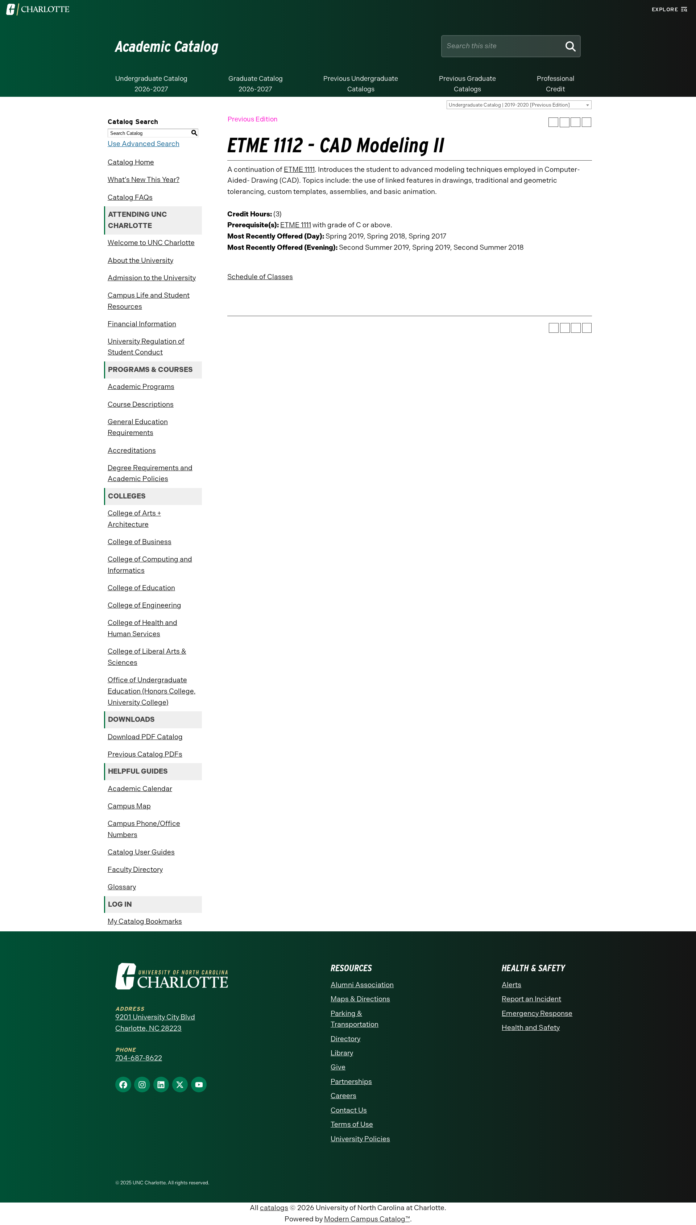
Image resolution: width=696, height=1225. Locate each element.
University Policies (360, 1139)
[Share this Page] (564, 122)
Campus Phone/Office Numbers (144, 829)
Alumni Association (362, 985)
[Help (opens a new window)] (586, 122)
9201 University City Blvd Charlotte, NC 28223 (155, 1022)
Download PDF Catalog (145, 737)
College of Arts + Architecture (134, 519)
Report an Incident (531, 999)
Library (342, 1053)
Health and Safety (531, 1027)
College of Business (139, 542)
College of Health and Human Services (142, 628)
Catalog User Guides (141, 852)
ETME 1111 (299, 169)
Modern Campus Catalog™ (367, 1219)
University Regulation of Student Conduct (146, 347)
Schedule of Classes (260, 277)
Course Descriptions (141, 404)
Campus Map (129, 806)
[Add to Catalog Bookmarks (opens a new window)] (553, 122)
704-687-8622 (138, 1058)
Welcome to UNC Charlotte (151, 243)
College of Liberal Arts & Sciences (147, 657)
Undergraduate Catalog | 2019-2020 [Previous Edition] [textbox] (509, 105)
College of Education (141, 588)
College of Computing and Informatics (150, 565)
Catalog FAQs (130, 197)
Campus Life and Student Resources (149, 301)
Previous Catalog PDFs (145, 754)
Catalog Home (131, 162)
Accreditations (132, 450)
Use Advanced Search (143, 144)
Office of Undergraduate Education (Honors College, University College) (152, 691)
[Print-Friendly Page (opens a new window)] (575, 122)
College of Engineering (144, 605)
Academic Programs (141, 386)
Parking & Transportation (354, 1019)
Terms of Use (352, 1124)
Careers (343, 1096)
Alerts (511, 985)
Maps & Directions (360, 999)
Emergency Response (537, 1013)
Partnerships (351, 1081)
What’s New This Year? (143, 179)
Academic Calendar (140, 789)
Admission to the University (152, 278)
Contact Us (349, 1110)
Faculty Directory (135, 869)
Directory (345, 1039)
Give (338, 1067)
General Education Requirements (138, 427)
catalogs (274, 1208)
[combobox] (519, 104)
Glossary (122, 887)
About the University (140, 260)
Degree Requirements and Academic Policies (150, 473)
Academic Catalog (167, 46)
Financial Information (142, 324)
